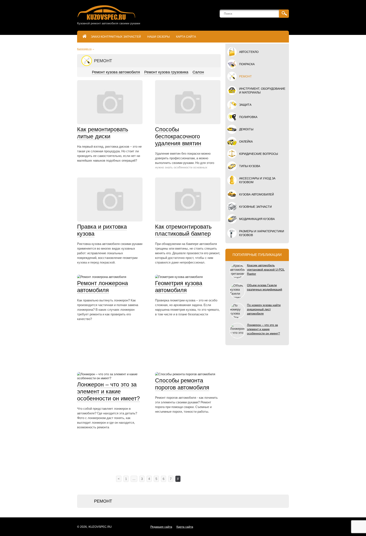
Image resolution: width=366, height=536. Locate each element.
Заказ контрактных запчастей (116, 36)
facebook (255, 527)
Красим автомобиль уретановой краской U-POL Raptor (266, 269)
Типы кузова (249, 166)
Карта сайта (186, 36)
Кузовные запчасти (255, 206)
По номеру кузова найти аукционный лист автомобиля (264, 309)
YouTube (283, 527)
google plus (274, 527)
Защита (245, 104)
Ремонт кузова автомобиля (116, 72)
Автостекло (249, 52)
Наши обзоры (158, 36)
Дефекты (246, 129)
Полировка (248, 117)
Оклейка (246, 141)
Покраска (247, 64)
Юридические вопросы (258, 153)
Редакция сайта (161, 526)
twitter (264, 527)
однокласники (245, 527)
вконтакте (236, 527)
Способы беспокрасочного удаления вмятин (178, 136)
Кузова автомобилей (256, 194)
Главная (84, 36)
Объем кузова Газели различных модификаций (264, 287)
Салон (198, 72)
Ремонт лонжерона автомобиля (102, 286)
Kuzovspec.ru (84, 49)
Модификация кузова (257, 219)
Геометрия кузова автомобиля (178, 286)
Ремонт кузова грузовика (166, 72)
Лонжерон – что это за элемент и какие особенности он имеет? (108, 391)
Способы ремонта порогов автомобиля (182, 384)
